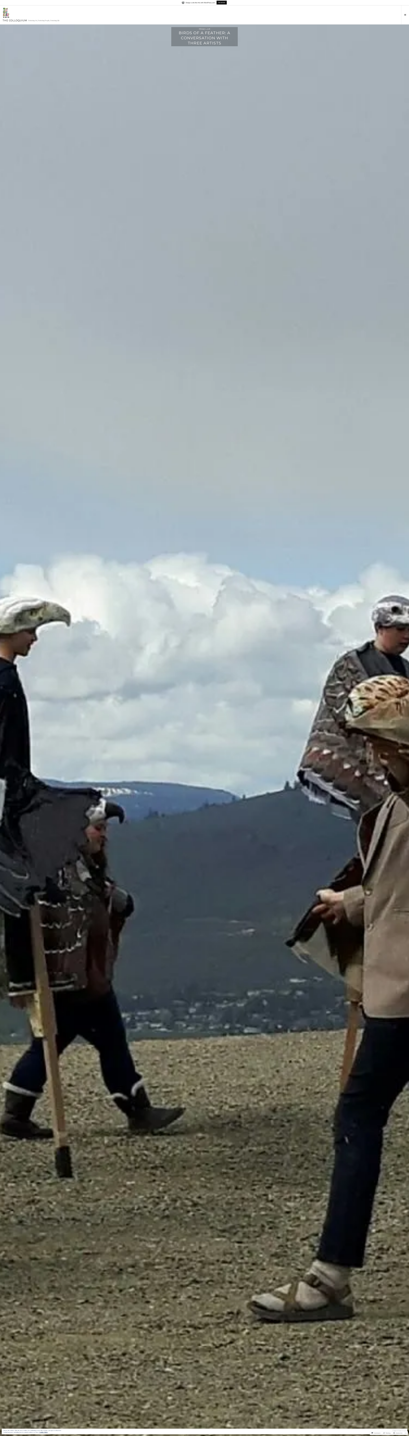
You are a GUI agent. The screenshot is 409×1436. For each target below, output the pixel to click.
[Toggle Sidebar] (405, 14)
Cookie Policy (43, 1432)
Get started (221, 2)
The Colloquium (15, 20)
